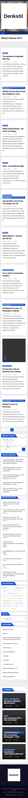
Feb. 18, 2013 (7, 61)
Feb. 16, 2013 (7, 241)
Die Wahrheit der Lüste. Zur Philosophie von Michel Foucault (12, 310)
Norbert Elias (15, 595)
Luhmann (20, 593)
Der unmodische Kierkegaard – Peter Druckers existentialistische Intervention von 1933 (13, 476)
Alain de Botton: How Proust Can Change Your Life (12, 202)
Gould (19, 601)
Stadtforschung (9, 588)
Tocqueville (6, 598)
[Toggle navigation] (14, 33)
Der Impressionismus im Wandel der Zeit (13, 565)
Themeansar (14, 790)
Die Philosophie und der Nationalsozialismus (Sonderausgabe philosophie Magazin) (13, 573)
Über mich (20, 794)
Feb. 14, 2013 (7, 409)
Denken (5, 633)
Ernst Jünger (10, 590)
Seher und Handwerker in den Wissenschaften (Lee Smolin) (11, 503)
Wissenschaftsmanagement (10, 672)
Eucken (19, 595)
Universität (19, 590)
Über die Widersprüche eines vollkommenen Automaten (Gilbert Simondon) (12, 526)
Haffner (23, 588)
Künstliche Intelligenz (19, 603)
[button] (25, 33)
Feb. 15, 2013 (7, 374)
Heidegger (9, 603)
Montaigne (23, 606)
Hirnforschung (7, 648)
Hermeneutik (5, 590)
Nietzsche (5, 593)
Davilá (13, 606)
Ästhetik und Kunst (7, 195)
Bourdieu (11, 598)
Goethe (5, 588)
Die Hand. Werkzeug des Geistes (12, 559)
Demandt (15, 590)
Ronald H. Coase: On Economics (10, 405)
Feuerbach (9, 606)
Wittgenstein (6, 601)
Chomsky (13, 603)
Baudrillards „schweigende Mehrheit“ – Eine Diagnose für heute (14, 483)
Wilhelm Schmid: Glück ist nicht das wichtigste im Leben (13, 92)
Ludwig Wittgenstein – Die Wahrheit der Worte (14, 552)
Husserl (19, 606)
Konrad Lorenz (15, 593)
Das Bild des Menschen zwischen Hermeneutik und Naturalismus (12, 535)
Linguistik (4, 608)
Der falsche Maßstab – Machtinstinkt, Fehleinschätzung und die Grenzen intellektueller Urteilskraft (13, 461)
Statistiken (11, 595)
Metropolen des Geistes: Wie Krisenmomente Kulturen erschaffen (13, 518)
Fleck (15, 61)
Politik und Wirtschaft (8, 270)
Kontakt (7, 794)
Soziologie (6, 660)
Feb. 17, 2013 (7, 96)
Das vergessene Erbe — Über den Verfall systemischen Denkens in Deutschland (12, 469)
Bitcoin (23, 595)
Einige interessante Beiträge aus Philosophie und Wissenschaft (13, 88)
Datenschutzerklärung (13, 792)
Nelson (14, 588)
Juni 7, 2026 (8, 722)
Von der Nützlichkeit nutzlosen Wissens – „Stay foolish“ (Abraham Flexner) (14, 510)
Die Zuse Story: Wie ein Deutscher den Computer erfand (11, 371)
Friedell (4, 595)
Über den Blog (13, 794)
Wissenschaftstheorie (9, 677)
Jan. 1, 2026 (8, 739)
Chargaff (4, 606)
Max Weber (10, 593)
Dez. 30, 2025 (8, 756)
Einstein (16, 606)
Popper (12, 601)
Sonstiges (5, 53)
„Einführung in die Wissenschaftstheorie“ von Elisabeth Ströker (13, 543)
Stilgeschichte (8, 608)
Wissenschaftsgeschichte (10, 668)
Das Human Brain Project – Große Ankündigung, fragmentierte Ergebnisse (12, 490)
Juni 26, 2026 (8, 705)
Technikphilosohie (7, 365)
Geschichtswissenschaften (10, 643)
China (7, 595)
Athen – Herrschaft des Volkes (13, 166)
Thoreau (19, 598)
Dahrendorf (18, 588)
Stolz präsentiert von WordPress (9, 788)
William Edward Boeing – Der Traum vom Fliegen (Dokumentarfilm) (13, 131)
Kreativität (16, 601)
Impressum (21, 792)
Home (5, 792)
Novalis (13, 608)
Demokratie (15, 598)
